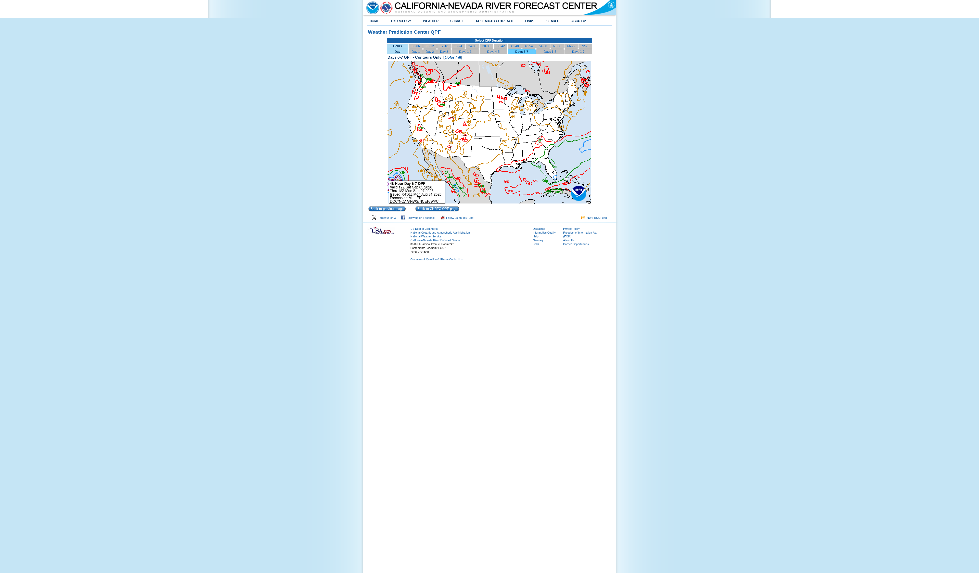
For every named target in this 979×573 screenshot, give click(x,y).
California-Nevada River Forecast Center (435, 240)
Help (535, 236)
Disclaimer (539, 229)
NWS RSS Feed (596, 217)
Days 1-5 (550, 52)
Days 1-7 (578, 52)
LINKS (529, 21)
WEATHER (430, 21)
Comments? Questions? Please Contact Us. (436, 259)
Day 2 (430, 52)
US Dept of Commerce (424, 229)
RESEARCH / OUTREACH (494, 21)
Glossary (538, 240)
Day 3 (444, 52)
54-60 (543, 46)
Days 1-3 (465, 52)
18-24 (458, 46)
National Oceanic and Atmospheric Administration (440, 232)
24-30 (472, 46)
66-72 (571, 46)
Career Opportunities (576, 244)
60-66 (557, 46)
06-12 (430, 46)
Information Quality (544, 232)
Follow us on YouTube (459, 217)
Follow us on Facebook (420, 217)
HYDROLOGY (401, 21)
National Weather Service (425, 236)
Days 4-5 (493, 52)
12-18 (444, 46)
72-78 (585, 46)
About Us (568, 240)
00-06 (416, 46)
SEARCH (552, 21)
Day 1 (416, 52)
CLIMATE (457, 21)
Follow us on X (386, 217)
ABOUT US (579, 21)
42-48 (515, 46)
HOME (374, 21)
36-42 (501, 46)
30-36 (486, 46)
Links (536, 244)
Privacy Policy (571, 229)
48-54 (529, 46)
